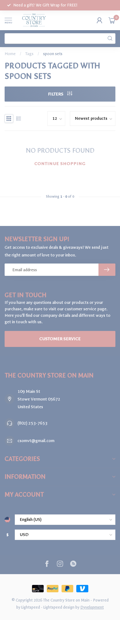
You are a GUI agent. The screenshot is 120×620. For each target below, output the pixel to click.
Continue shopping (60, 163)
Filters (56, 94)
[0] (112, 20)
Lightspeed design (58, 607)
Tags (29, 53)
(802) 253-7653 (32, 423)
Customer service (60, 338)
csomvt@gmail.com (36, 440)
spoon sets (52, 53)
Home (10, 53)
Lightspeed (30, 607)
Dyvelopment (92, 607)
